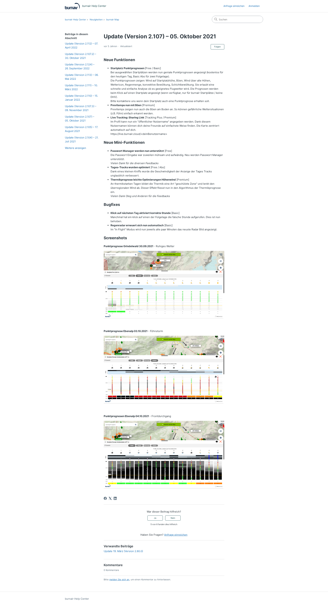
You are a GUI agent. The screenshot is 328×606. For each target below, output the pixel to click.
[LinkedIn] (115, 498)
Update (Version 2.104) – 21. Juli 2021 (81, 139)
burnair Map (112, 19)
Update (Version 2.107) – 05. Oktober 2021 (79, 118)
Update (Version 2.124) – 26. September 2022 (79, 66)
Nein (173, 518)
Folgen (217, 46)
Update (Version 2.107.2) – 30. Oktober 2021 (80, 56)
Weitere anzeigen (75, 148)
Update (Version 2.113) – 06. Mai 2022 (81, 76)
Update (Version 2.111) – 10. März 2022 (81, 87)
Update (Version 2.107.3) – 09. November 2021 (80, 108)
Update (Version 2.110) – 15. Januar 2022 (81, 97)
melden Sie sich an (119, 579)
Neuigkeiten (96, 19)
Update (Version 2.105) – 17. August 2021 (81, 129)
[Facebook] (105, 498)
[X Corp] (110, 498)
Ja (155, 518)
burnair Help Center (75, 19)
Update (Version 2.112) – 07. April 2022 (81, 45)
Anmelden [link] (254, 5)
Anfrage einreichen (233, 5)
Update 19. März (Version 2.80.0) (123, 551)
